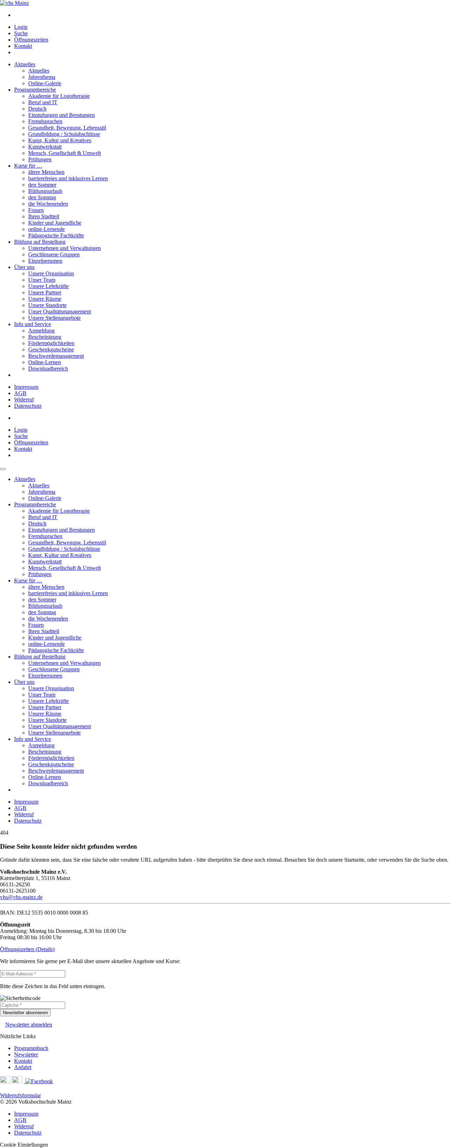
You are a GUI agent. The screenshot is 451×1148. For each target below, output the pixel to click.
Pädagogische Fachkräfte (56, 235)
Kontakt (23, 46)
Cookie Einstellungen (24, 1145)
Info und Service (32, 324)
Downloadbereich (48, 369)
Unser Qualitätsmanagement (59, 311)
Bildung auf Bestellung (40, 242)
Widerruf (24, 400)
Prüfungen (39, 159)
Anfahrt (22, 1067)
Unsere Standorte (47, 305)
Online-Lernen (44, 362)
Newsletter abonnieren (25, 1012)
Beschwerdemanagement (56, 356)
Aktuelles (24, 64)
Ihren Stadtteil (43, 216)
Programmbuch (31, 1048)
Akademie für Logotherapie (59, 96)
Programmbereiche (35, 90)
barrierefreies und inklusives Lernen (68, 178)
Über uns (24, 267)
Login (20, 27)
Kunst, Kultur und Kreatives (59, 140)
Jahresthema (41, 77)
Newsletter (26, 1054)
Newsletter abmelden (28, 1025)
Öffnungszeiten (31, 40)
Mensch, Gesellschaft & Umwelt (64, 153)
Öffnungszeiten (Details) (27, 949)
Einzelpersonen (45, 261)
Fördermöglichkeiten (51, 343)
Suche (21, 33)
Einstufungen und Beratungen (61, 115)
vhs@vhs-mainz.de (21, 897)
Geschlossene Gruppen (54, 254)
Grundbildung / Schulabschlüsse (64, 134)
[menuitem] (232, 15)
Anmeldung (41, 330)
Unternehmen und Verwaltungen (64, 248)
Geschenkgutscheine (51, 349)
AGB (20, 393)
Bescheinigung (44, 337)
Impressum (26, 387)
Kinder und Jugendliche (54, 223)
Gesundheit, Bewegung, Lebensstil (67, 128)
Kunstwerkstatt (45, 147)
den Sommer (42, 185)
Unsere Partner (44, 292)
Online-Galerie (44, 83)
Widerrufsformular (20, 1095)
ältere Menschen (46, 172)
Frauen (36, 210)
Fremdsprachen (45, 121)
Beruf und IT (42, 102)
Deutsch (37, 109)
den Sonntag (42, 197)
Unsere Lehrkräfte (48, 286)
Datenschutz (28, 406)
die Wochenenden (48, 204)
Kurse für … (28, 166)
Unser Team (41, 280)
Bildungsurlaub (45, 191)
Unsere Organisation (51, 273)
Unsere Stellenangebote (54, 318)
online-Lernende (46, 229)
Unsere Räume (44, 299)
